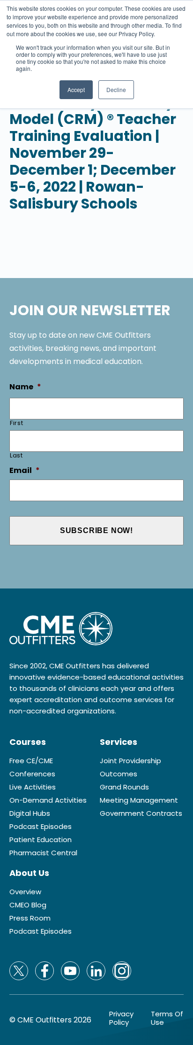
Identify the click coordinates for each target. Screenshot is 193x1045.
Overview (25, 892)
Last (16, 455)
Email (24, 471)
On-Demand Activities (48, 800)
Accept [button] (76, 89)
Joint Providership (130, 761)
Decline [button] (116, 89)
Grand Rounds (124, 787)
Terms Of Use (167, 1018)
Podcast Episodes (40, 826)
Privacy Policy (121, 1018)
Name (25, 387)
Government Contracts (141, 813)
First (16, 423)
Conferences (32, 774)
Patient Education (40, 840)
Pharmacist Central (43, 853)
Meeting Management (139, 800)
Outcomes (118, 774)
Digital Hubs (29, 813)
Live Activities (32, 787)
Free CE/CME (31, 761)
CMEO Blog (27, 905)
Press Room (30, 918)
